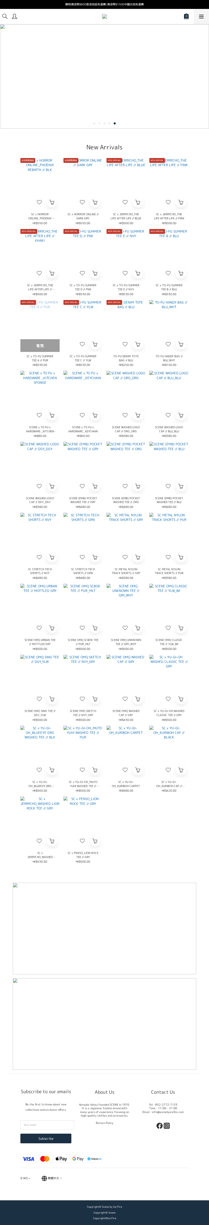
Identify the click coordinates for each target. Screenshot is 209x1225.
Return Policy (104, 1123)
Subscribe (46, 1138)
